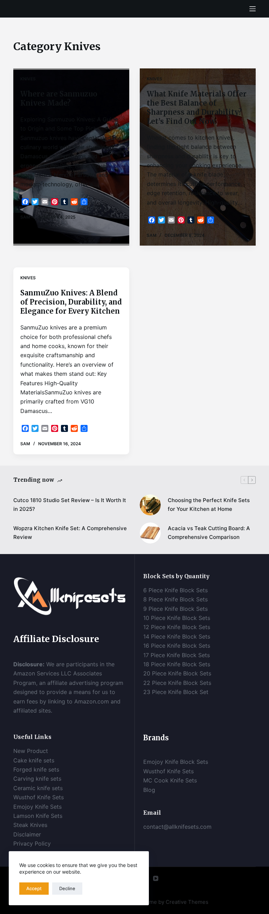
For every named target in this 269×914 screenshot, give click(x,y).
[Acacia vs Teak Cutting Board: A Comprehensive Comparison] (150, 532)
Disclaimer (28, 834)
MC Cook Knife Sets (170, 780)
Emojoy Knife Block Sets (175, 761)
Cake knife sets (33, 760)
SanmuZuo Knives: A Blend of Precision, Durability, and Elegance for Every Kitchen (71, 301)
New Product (30, 750)
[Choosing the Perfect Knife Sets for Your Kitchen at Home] (150, 504)
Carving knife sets (37, 778)
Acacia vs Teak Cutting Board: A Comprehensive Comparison (209, 532)
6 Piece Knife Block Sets (175, 590)
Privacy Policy (32, 843)
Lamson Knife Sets (37, 815)
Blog (149, 789)
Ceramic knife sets (38, 788)
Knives (28, 78)
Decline (67, 888)
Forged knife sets (36, 769)
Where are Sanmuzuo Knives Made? (58, 98)
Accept (34, 888)
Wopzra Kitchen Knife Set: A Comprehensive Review (70, 532)
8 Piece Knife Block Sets (175, 599)
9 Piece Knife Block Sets (175, 608)
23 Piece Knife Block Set (175, 691)
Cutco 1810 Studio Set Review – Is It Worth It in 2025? (69, 504)
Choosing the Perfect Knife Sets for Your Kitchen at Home (209, 504)
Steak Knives (30, 824)
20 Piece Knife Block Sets (177, 673)
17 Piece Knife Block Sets (176, 655)
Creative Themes (187, 902)
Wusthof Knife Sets (38, 797)
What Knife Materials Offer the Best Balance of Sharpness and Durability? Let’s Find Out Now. (197, 107)
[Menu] (252, 9)
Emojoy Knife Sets (37, 806)
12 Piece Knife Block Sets (176, 627)
